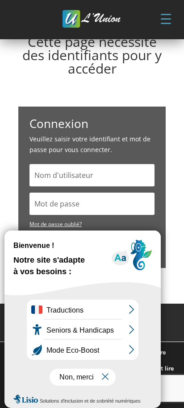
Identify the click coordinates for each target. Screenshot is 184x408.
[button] (166, 18)
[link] (92, 19)
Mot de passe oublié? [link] (55, 224)
